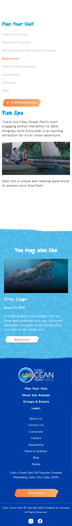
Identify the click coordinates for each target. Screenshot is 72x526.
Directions (36, 493)
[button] (21, 103)
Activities (9, 82)
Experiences (10, 58)
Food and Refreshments (19, 66)
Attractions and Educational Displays (29, 50)
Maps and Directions (16, 42)
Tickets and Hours (15, 34)
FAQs (5, 90)
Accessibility (11, 74)
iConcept (64, 507)
